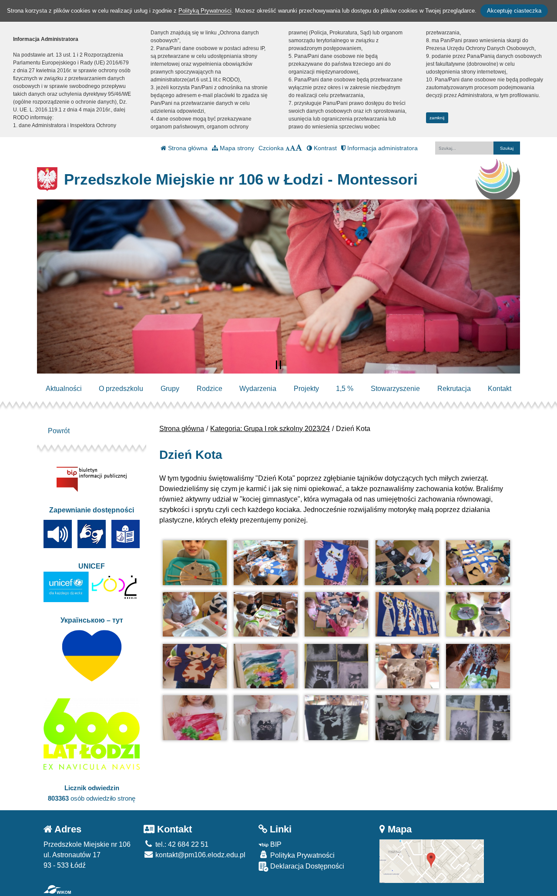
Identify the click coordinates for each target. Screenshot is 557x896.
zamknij (436, 117)
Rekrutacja (454, 388)
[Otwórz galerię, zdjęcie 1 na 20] (194, 562)
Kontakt (499, 388)
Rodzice (209, 388)
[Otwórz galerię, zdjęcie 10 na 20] (478, 614)
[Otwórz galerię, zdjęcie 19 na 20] (407, 717)
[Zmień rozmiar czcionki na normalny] (287, 148)
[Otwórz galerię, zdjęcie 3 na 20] (336, 562)
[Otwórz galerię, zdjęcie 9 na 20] (407, 614)
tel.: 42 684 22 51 (181, 844)
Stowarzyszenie (395, 388)
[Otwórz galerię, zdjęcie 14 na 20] (407, 666)
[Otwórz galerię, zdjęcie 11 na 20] (194, 666)
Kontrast (324, 148)
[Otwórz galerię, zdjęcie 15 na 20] (478, 666)
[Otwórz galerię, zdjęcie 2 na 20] (265, 562)
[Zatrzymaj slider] (278, 364)
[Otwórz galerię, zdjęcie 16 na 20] (194, 717)
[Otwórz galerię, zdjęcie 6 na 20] (194, 614)
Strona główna (187, 148)
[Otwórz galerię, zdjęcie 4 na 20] (407, 562)
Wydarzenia (257, 388)
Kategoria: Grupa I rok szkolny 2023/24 (270, 428)
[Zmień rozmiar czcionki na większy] (292, 148)
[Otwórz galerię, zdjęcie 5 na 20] (478, 562)
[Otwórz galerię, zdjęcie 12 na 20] (265, 666)
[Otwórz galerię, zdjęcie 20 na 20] (478, 717)
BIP (275, 844)
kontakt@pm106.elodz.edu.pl (199, 855)
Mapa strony (236, 148)
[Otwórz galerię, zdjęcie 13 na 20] (336, 666)
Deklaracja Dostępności (306, 866)
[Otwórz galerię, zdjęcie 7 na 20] (265, 614)
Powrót (59, 431)
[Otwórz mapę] (431, 860)
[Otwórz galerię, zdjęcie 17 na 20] (265, 717)
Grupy (170, 388)
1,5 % (344, 388)
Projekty (306, 388)
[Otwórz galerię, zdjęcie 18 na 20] (336, 717)
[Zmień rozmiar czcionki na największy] (298, 148)
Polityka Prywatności (301, 855)
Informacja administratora (382, 148)
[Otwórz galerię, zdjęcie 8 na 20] (336, 614)
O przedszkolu (121, 388)
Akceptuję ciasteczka (514, 10)
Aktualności (64, 388)
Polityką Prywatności (205, 10)
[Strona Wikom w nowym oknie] (57, 889)
